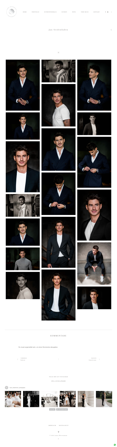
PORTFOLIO (35, 12)
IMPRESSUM (52, 425)
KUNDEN (64, 12)
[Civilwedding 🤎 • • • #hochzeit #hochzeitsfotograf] (104, 399)
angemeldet (28, 347)
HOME (25, 12)
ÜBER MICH (85, 12)
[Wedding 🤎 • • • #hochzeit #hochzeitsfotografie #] (68, 399)
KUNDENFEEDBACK (50, 12)
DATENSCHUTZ (64, 425)
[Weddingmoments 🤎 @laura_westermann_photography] (13, 399)
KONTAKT (97, 12)
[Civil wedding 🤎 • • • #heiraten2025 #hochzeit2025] (31, 399)
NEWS (74, 12)
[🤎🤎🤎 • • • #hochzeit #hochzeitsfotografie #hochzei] (49, 399)
